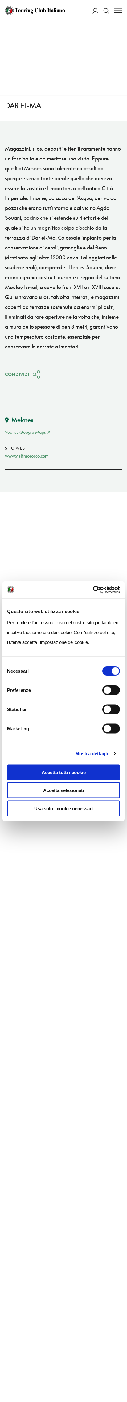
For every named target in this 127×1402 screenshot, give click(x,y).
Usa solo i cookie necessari (63, 808)
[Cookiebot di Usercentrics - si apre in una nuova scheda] (93, 590)
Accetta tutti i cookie (64, 772)
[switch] (111, 690)
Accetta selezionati (63, 790)
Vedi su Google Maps (25, 432)
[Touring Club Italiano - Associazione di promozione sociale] (35, 10)
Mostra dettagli (91, 753)
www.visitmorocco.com (27, 455)
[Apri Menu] (118, 11)
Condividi (17, 374)
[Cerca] (106, 11)
